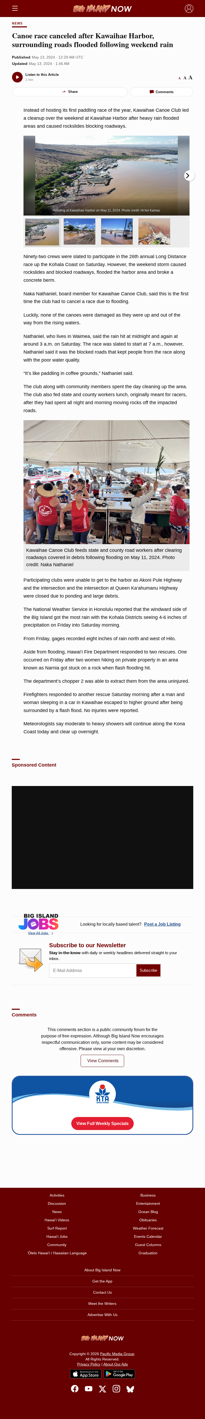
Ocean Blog (148, 1212)
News (17, 23)
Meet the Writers (102, 1303)
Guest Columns (148, 1245)
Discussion (57, 1203)
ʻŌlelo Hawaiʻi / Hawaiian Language (57, 1253)
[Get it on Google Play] (119, 1374)
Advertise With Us (102, 1315)
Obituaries (148, 1220)
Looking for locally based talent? (130, 924)
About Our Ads (115, 1364)
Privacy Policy (88, 1364)
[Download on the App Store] (85, 1374)
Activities (57, 1195)
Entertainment (148, 1203)
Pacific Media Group (117, 1354)
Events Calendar (148, 1236)
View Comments (103, 1060)
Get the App (102, 1281)
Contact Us (102, 1292)
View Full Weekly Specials (102, 1123)
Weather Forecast (148, 1228)
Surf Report (57, 1228)
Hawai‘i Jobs (57, 1236)
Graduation (148, 1253)
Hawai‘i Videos (57, 1220)
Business (148, 1195)
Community (56, 1245)
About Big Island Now (102, 1270)
